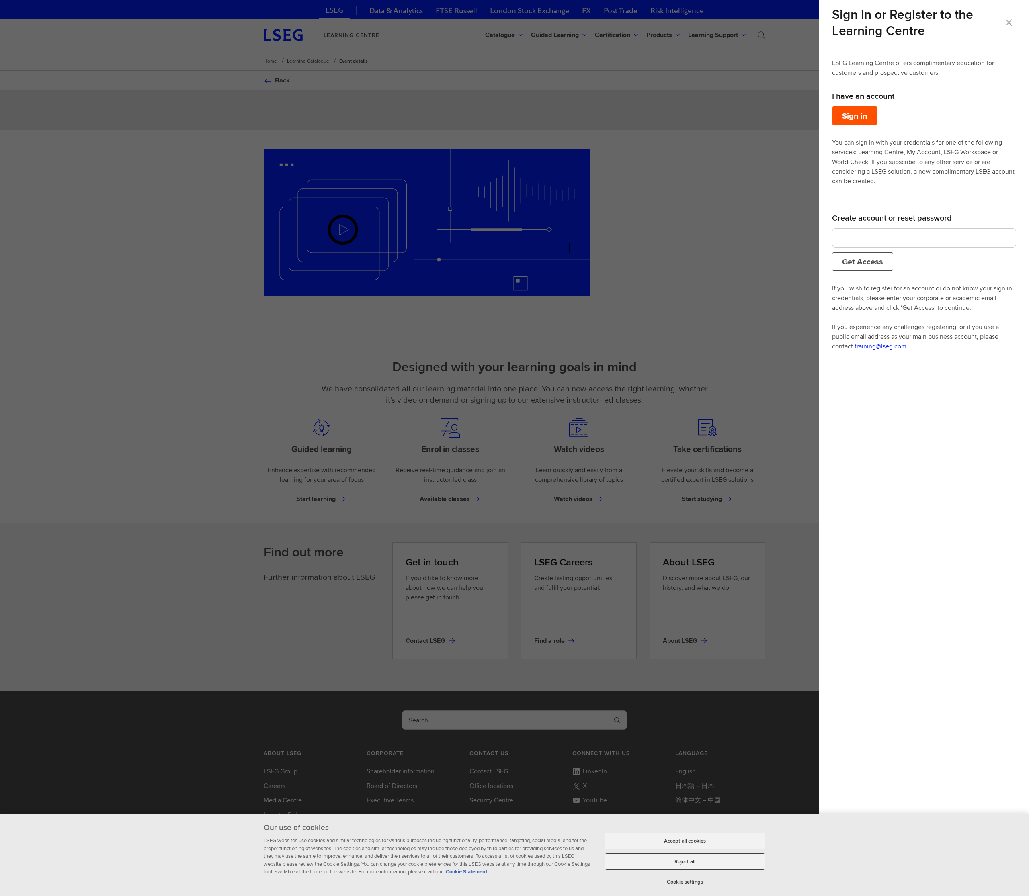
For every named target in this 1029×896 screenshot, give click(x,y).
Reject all (684, 861)
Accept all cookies (685, 841)
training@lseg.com (880, 346)
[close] (1009, 22)
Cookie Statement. (467, 872)
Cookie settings (685, 882)
